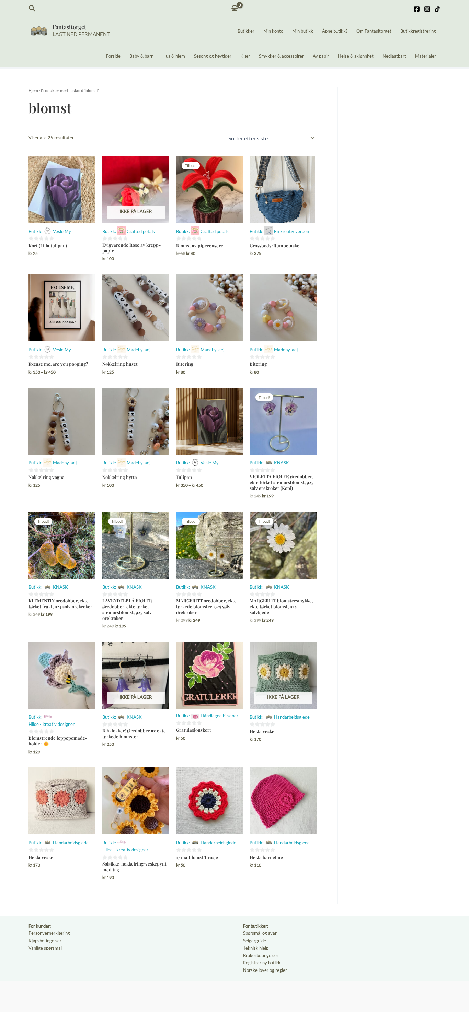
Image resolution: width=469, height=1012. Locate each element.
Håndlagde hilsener (219, 715)
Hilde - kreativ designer (51, 724)
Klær (245, 56)
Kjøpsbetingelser (44, 940)
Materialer (425, 56)
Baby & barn (141, 56)
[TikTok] (437, 9)
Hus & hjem (173, 56)
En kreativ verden (291, 231)
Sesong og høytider (212, 56)
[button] (32, 8)
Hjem (33, 90)
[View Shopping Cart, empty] (235, 8)
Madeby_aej (138, 349)
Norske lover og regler (265, 970)
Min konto (273, 31)
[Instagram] (427, 9)
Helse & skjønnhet (356, 56)
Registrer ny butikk (262, 962)
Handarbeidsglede (292, 717)
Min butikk (302, 31)
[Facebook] (417, 9)
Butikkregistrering (418, 31)
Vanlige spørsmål (45, 948)
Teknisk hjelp (255, 948)
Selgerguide (254, 940)
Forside (113, 56)
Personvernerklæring (49, 933)
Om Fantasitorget (373, 31)
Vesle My (62, 231)
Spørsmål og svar (260, 933)
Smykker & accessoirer (281, 56)
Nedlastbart (394, 56)
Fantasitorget (69, 27)
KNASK (281, 463)
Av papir (321, 56)
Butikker (246, 31)
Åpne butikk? (334, 31)
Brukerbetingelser (260, 955)
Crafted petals (141, 231)
